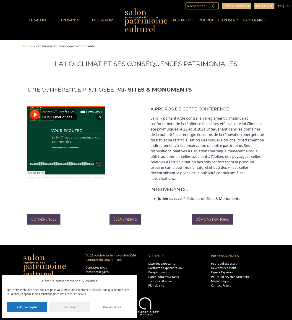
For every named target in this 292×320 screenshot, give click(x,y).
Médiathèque (220, 281)
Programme (104, 20)
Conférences (44, 219)
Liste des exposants (161, 263)
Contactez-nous (96, 267)
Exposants (69, 20)
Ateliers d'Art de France (39, 177)
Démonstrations (212, 219)
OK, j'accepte (27, 307)
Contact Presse (221, 285)
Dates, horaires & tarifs (163, 277)
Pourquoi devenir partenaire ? (231, 277)
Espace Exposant (222, 272)
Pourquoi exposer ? (218, 20)
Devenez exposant (223, 268)
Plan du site (156, 285)
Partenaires (254, 20)
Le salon (37, 20)
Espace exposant (236, 6)
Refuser (70, 307)
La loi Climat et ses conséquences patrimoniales (79, 177)
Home (27, 46)
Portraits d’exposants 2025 (166, 268)
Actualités (183, 20)
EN (287, 6)
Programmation (159, 272)
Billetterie (264, 6)
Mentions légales (97, 272)
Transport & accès (160, 281)
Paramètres (112, 307)
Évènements (125, 219)
